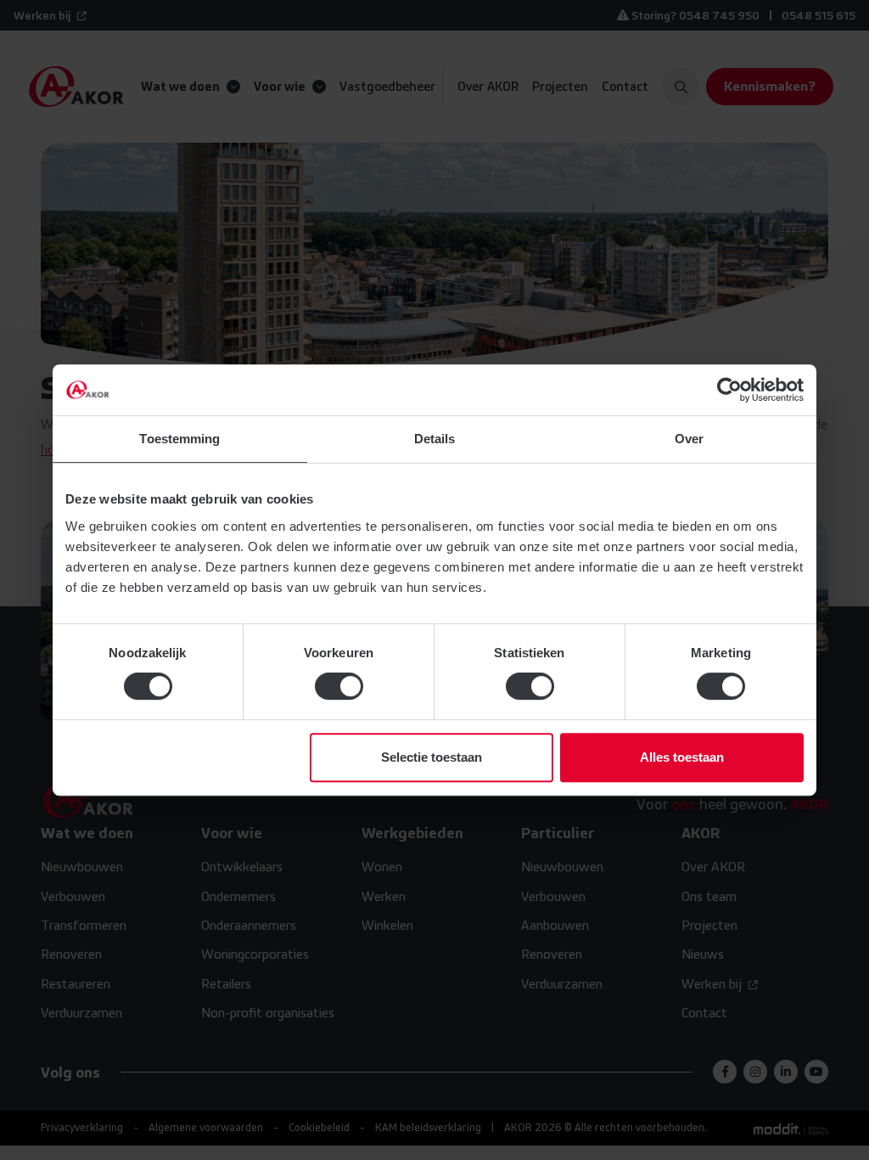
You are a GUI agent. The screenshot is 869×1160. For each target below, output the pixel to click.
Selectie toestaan (431, 757)
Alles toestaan (682, 757)
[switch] (339, 686)
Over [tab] (689, 438)
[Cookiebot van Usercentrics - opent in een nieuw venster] (729, 390)
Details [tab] (435, 438)
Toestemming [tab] (179, 438)
